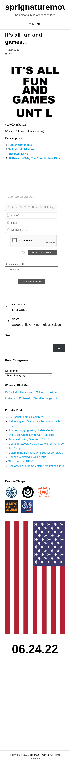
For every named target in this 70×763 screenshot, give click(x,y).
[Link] (41, 207)
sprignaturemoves (39, 754)
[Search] (59, 348)
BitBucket (11, 392)
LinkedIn (10, 398)
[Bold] (8, 207)
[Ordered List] (25, 207)
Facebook (26, 392)
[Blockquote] (33, 207)
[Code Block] (37, 207)
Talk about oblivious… (22, 149)
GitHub (40, 392)
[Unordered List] (29, 207)
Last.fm (52, 392)
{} (45, 207)
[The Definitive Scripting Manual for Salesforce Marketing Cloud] (11, 506)
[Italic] (12, 207)
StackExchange (42, 398)
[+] (49, 207)
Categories (11, 370)
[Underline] (16, 207)
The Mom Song (18, 154)
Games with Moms (20, 145)
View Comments (31, 281)
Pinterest (24, 398)
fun (10, 53)
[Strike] (21, 207)
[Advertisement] (35, 707)
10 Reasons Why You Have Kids (34, 158)
